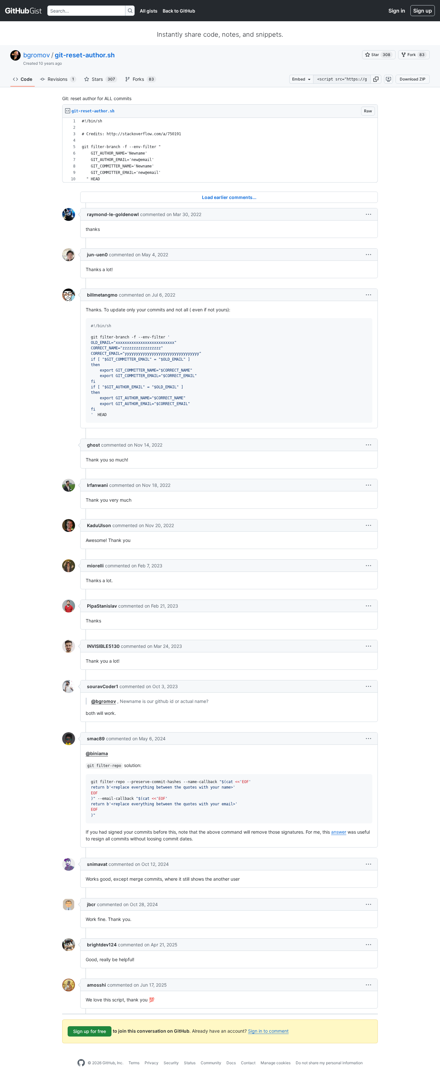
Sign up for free (89, 1031)
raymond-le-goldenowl (113, 214)
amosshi (96, 985)
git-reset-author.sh (85, 55)
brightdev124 (102, 944)
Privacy (151, 1062)
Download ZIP (413, 79)
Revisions (61, 79)
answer (338, 832)
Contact (248, 1062)
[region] (220, 150)
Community (211, 1062)
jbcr (91, 904)
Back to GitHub (179, 11)
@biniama (97, 753)
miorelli (95, 565)
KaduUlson (99, 525)
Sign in (396, 10)
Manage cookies (276, 1062)
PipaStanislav (102, 606)
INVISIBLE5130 (103, 646)
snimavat (97, 864)
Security (171, 1062)
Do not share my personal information (329, 1062)
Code (26, 79)
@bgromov (103, 701)
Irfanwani (97, 485)
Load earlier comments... (229, 197)
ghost (93, 445)
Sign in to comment (268, 1031)
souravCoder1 (102, 686)
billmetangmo (102, 295)
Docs (231, 1062)
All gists (149, 11)
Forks (143, 79)
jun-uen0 (97, 254)
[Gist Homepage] (23, 10)
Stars (103, 79)
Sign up (422, 10)
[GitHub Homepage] (81, 1063)
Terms (134, 1062)
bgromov (36, 55)
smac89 (96, 738)
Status (190, 1062)
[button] (375, 79)
